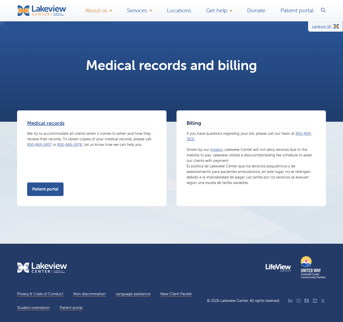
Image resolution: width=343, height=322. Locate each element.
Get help (216, 10)
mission (216, 149)
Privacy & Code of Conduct (40, 293)
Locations (179, 10)
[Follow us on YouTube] (315, 300)
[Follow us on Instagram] (299, 300)
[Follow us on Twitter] (323, 300)
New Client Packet (176, 293)
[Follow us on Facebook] (307, 300)
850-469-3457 (39, 144)
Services (137, 10)
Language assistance (133, 293)
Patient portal (296, 10)
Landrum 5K (321, 26)
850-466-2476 (69, 144)
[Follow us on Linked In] (290, 300)
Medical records (46, 123)
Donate (256, 10)
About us (96, 10)
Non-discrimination (89, 293)
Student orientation (33, 307)
